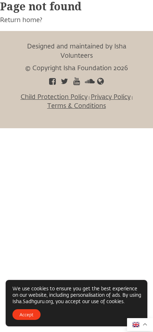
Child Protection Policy (54, 96)
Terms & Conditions (76, 105)
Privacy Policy (111, 96)
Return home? (21, 19)
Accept (26, 314)
